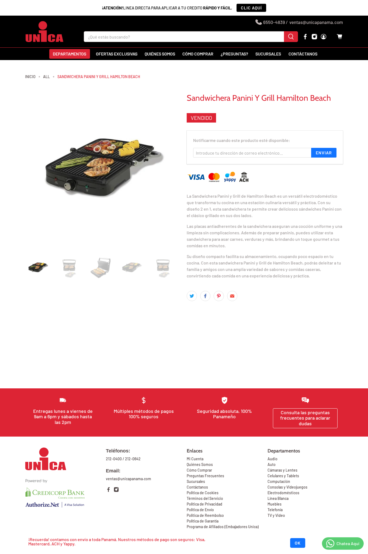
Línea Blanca (278, 498)
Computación (279, 481)
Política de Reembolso (205, 515)
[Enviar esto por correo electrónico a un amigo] (232, 296)
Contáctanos (303, 53)
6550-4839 (274, 22)
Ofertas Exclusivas (116, 53)
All (46, 77)
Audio (272, 459)
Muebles (275, 504)
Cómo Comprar (199, 470)
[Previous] (34, 171)
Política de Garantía (202, 521)
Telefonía (275, 509)
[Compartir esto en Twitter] (192, 296)
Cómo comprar (197, 53)
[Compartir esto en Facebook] (205, 296)
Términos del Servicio (205, 498)
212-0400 (114, 459)
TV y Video (276, 515)
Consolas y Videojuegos (287, 487)
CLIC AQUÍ (251, 7)
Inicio (30, 77)
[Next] (173, 171)
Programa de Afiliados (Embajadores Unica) (223, 526)
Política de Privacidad (204, 504)
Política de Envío (200, 509)
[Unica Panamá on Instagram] (314, 36)
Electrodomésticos (283, 492)
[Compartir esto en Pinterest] (219, 296)
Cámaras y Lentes (282, 470)
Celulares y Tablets (283, 475)
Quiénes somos (160, 53)
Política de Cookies (202, 492)
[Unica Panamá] (44, 31)
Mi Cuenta (195, 459)
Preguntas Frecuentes (205, 475)
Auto (272, 464)
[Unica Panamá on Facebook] (305, 36)
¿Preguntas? (234, 53)
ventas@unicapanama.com (316, 22)
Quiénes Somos (200, 464)
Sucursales (268, 53)
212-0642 (133, 459)
